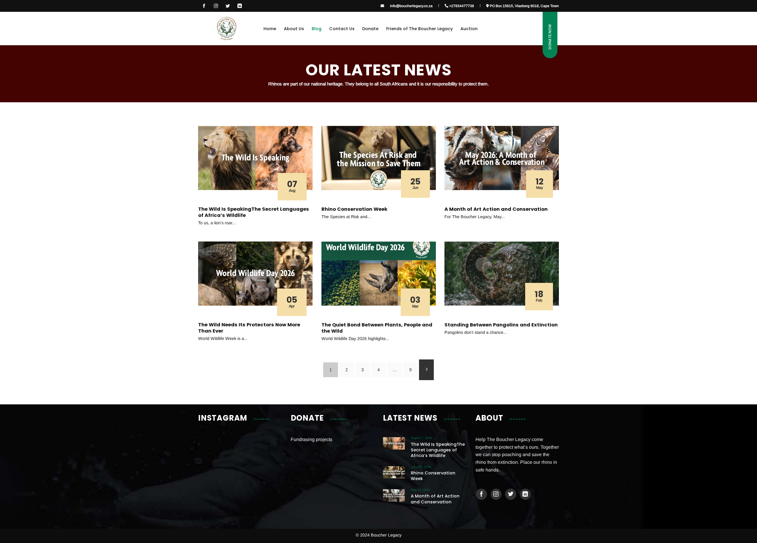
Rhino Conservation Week (354, 209)
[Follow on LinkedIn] (239, 6)
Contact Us (342, 29)
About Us (294, 29)
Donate (370, 29)
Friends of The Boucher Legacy (419, 29)
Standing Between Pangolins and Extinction (501, 325)
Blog (316, 29)
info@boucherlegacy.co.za (411, 5)
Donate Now (549, 36)
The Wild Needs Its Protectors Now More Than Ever (249, 328)
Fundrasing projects (311, 439)
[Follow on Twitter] (510, 494)
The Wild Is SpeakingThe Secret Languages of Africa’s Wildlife (253, 212)
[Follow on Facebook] (204, 6)
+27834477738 (461, 5)
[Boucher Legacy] (226, 28)
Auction (469, 29)
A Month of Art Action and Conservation (496, 209)
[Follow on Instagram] (216, 6)
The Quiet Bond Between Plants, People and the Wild (376, 328)
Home (269, 29)
